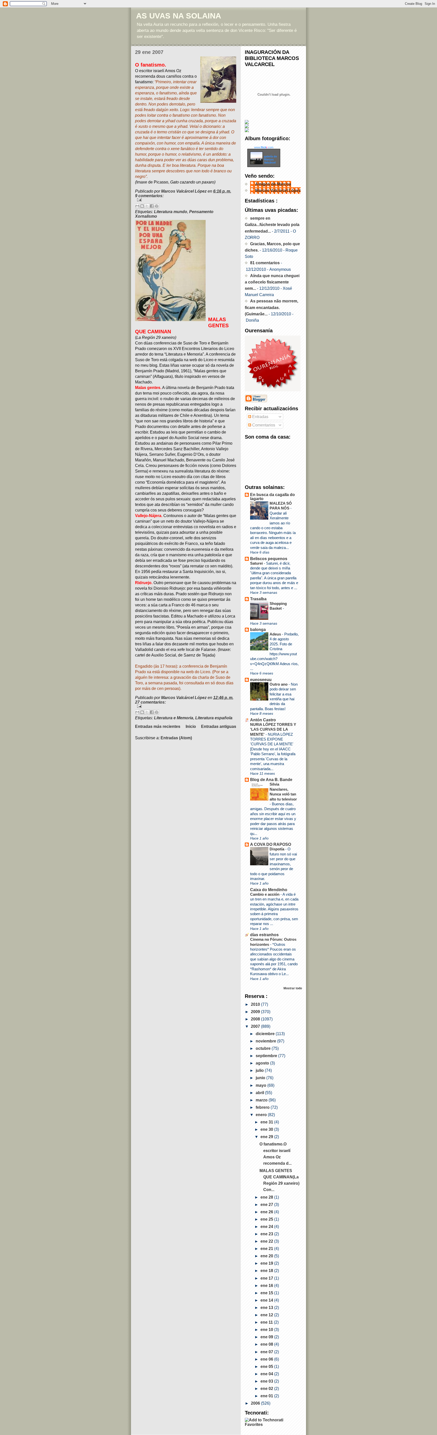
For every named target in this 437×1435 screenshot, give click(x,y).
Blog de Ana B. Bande (271, 779)
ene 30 (267, 1129)
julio (260, 1070)
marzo (262, 1100)
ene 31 (267, 1122)
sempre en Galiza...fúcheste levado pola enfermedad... (272, 224)
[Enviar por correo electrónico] (137, 206)
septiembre (267, 1056)
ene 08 (267, 1344)
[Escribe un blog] (142, 206)
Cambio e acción (265, 894)
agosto (263, 1063)
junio (261, 1078)
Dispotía (277, 849)
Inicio (191, 726)
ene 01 (267, 1396)
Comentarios (263, 425)
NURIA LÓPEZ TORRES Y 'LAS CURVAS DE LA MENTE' (273, 729)
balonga (258, 629)
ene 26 (267, 1212)
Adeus (276, 634)
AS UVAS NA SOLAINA (178, 15)
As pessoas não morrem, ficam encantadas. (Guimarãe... (271, 307)
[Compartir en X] (146, 206)
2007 (256, 1026)
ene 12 (267, 1315)
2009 (256, 1012)
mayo (261, 1085)
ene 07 (267, 1352)
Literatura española (213, 718)
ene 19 (267, 1263)
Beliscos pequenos (268, 559)
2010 (256, 1004)
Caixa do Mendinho (268, 890)
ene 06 (267, 1359)
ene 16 (267, 1285)
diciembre (266, 1034)
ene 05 (267, 1366)
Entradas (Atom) (176, 738)
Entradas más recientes (157, 726)
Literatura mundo (170, 212)
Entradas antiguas (218, 726)
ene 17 (267, 1278)
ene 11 (267, 1322)
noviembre (266, 1041)
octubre (264, 1048)
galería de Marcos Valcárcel (270, 159)
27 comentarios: (150, 702)
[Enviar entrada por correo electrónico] (185, 199)
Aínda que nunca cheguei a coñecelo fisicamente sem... (272, 282)
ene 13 (267, 1307)
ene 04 (267, 1374)
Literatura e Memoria (173, 718)
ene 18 (267, 1270)
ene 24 (267, 1226)
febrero (263, 1107)
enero (262, 1115)
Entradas (259, 417)
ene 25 (267, 1219)
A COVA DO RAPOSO (270, 844)
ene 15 (267, 1293)
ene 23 (267, 1234)
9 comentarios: (149, 196)
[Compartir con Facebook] (151, 206)
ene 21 (267, 1248)
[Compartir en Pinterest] (156, 206)
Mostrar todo (292, 988)
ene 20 (267, 1256)
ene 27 (267, 1204)
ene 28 (267, 1197)
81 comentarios (265, 263)
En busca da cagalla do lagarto (272, 497)
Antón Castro (263, 720)
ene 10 (267, 1329)
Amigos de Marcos (273, 184)
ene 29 (267, 1137)
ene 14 (267, 1300)
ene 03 (267, 1381)
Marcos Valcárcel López (278, 190)
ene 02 (267, 1388)
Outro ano (279, 684)
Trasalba (258, 599)
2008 (256, 1019)
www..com (263, 147)
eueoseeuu (261, 680)
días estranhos (264, 935)
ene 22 (267, 1241)
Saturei (257, 563)
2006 (256, 1403)
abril (260, 1093)
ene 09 (267, 1337)
